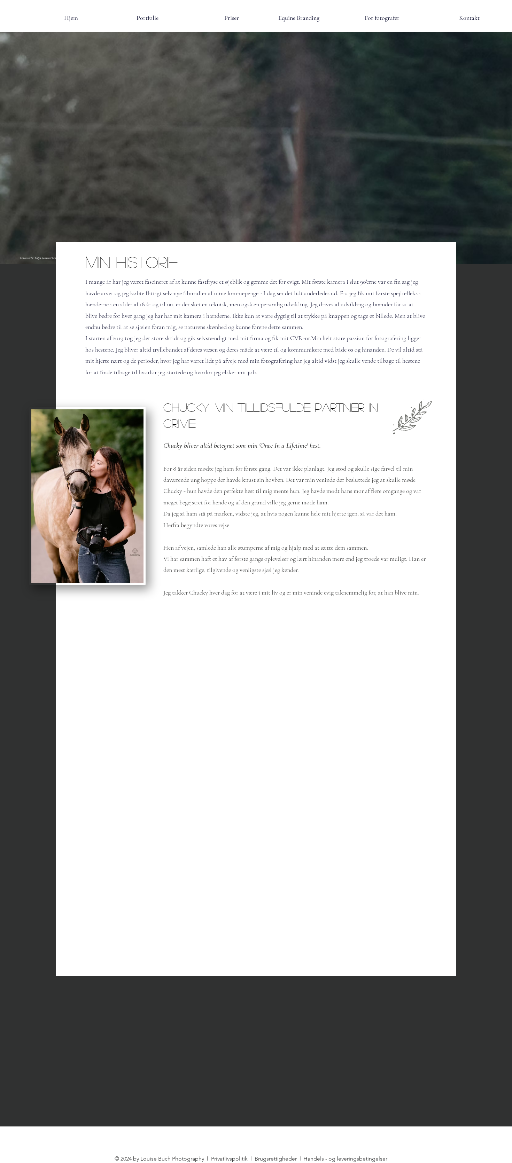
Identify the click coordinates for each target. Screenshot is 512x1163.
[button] (204, 17)
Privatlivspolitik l (232, 1158)
